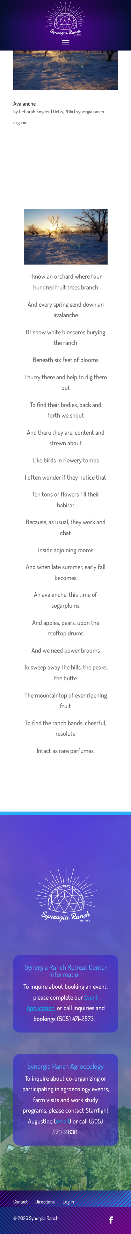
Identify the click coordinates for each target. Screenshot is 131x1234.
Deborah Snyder (34, 111)
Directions (45, 1202)
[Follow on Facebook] (111, 1220)
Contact (20, 1202)
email (62, 1121)
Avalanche (24, 103)
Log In (68, 1202)
